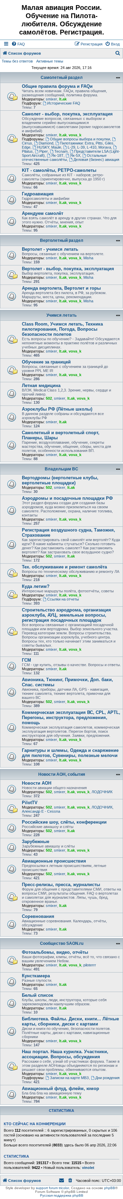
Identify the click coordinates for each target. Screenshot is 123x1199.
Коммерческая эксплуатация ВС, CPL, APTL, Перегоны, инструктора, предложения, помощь (71, 717)
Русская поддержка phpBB (61, 1195)
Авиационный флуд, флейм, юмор (60, 1088)
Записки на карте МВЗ (69, 1078)
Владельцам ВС (61, 469)
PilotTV (30, 802)
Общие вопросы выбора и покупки (80, 139)
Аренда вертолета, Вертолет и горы (61, 288)
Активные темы (49, 61)
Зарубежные (35, 841)
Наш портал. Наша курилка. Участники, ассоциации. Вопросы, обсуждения (65, 1054)
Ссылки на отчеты (63, 599)
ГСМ (26, 660)
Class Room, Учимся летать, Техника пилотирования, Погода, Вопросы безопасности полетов (62, 329)
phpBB (109, 1188)
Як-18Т (57, 155)
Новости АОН (36, 783)
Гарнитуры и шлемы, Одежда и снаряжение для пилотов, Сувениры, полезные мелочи (70, 753)
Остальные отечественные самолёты (64, 157)
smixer (51, 99)
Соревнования (38, 916)
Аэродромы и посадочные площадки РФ (67, 498)
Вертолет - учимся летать (50, 249)
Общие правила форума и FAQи (57, 86)
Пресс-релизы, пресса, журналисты (61, 884)
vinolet (88, 1168)
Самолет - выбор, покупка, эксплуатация (67, 113)
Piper (43, 151)
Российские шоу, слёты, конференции (64, 822)
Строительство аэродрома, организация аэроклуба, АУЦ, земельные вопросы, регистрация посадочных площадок (66, 615)
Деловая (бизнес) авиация (96, 159)
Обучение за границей (46, 361)
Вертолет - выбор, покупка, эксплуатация (68, 268)
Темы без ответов (17, 61)
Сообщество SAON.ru (61, 943)
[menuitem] (18, 44)
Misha (88, 258)
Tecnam (61, 151)
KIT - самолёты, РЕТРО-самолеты (59, 170)
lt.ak (63, 99)
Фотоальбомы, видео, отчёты (55, 952)
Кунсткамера (36, 975)
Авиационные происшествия (54, 861)
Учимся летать (61, 315)
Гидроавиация (38, 193)
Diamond (46, 143)
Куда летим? (36, 586)
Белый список (37, 995)
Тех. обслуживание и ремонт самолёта (64, 566)
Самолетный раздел (62, 77)
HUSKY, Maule (49, 147)
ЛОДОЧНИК (102, 792)
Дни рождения (107, 1078)
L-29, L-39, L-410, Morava (89, 147)
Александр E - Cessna (41, 811)
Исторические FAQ (63, 103)
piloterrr (89, 965)
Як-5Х (75, 155)
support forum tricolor (52, 1188)
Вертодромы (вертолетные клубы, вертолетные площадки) (60, 480)
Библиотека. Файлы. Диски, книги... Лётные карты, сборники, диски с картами (70, 1021)
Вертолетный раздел (61, 240)
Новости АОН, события (61, 774)
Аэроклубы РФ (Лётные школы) (57, 409)
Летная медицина (41, 385)
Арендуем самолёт (42, 213)
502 (49, 398)
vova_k (75, 135)
